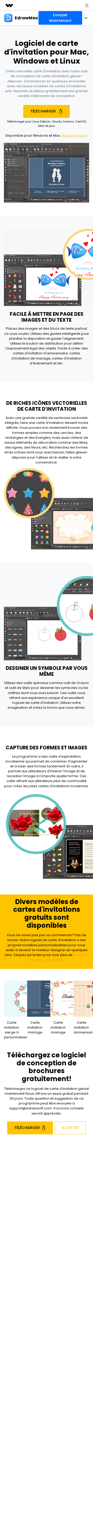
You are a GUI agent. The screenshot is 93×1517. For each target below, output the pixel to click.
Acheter (70, 1127)
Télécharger (43, 111)
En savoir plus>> (75, 135)
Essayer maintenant (60, 17)
